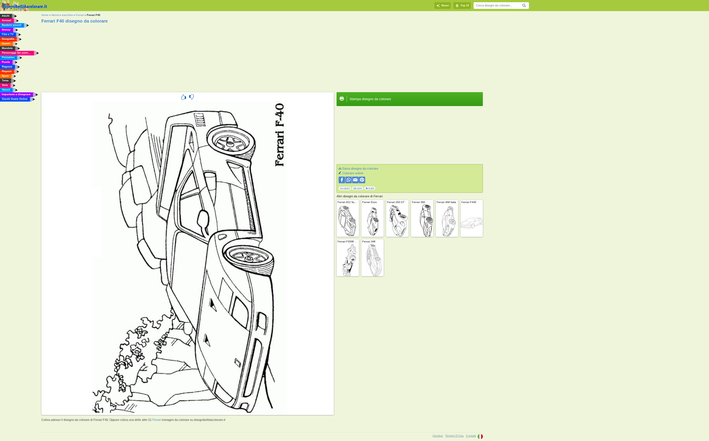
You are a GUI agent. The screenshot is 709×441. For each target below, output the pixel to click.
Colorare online (352, 173)
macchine (67, 14)
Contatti (471, 435)
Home (44, 14)
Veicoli (55, 14)
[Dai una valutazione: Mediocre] (191, 97)
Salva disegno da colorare (360, 168)
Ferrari (80, 14)
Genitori (438, 435)
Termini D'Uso (454, 435)
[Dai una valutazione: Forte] (184, 97)
